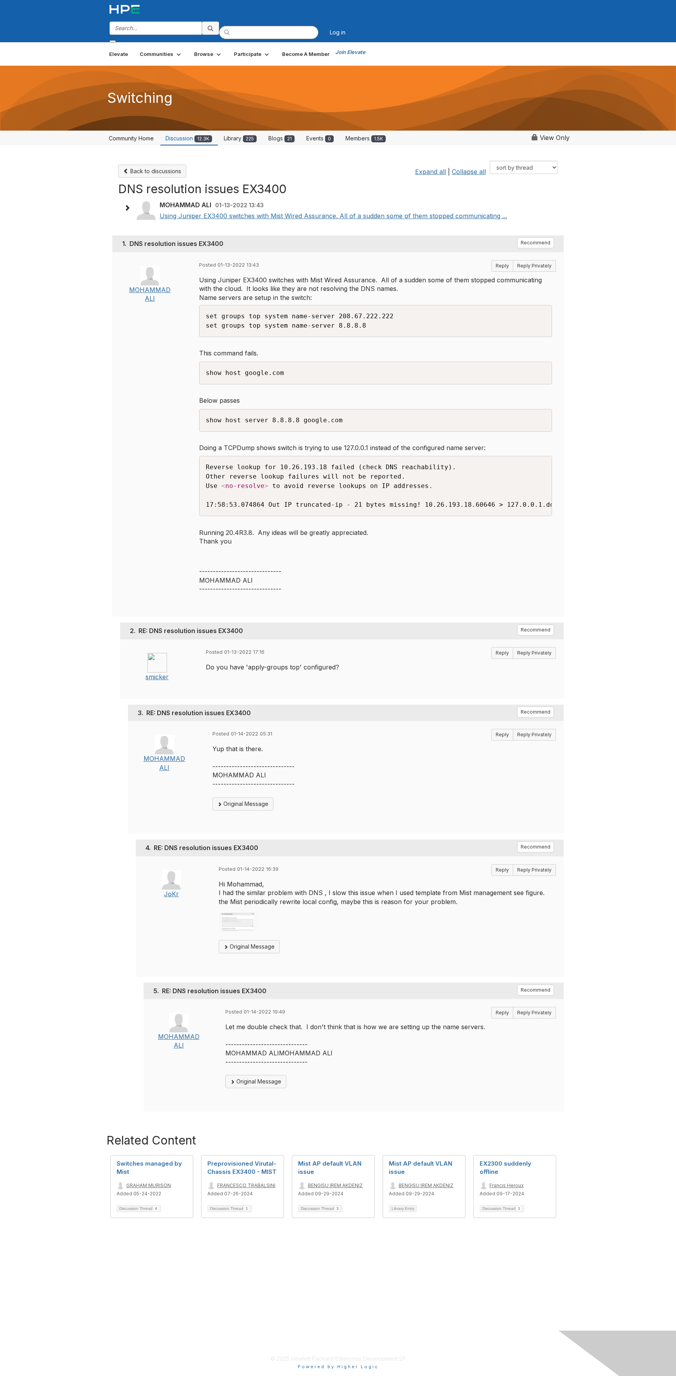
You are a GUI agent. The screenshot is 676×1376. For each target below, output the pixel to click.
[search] (210, 28)
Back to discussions (155, 171)
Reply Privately (534, 266)
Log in (337, 32)
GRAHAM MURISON (148, 1185)
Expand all (430, 172)
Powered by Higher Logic (338, 1366)
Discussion (187, 138)
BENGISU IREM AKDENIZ (335, 1185)
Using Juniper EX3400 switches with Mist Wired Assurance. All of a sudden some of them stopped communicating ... (333, 216)
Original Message (245, 803)
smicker (157, 677)
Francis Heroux (506, 1185)
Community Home (131, 138)
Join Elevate (350, 52)
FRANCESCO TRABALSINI (246, 1185)
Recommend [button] (535, 243)
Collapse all (469, 172)
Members (364, 138)
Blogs (280, 138)
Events (318, 138)
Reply (502, 266)
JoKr (171, 894)
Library (239, 138)
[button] (161, 54)
